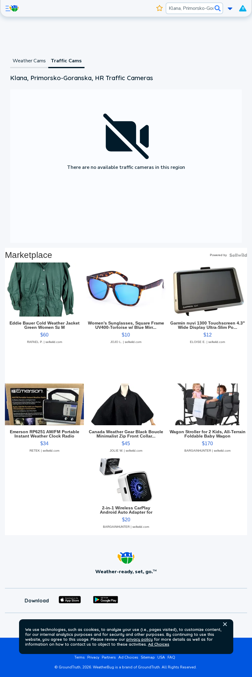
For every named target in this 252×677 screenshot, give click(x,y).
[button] (225, 624)
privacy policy (139, 639)
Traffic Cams (66, 60)
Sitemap (148, 657)
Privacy (93, 657)
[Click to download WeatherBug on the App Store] (70, 600)
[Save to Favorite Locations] (159, 8)
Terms (79, 657)
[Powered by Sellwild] (238, 255)
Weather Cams (29, 60)
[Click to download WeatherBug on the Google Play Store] (105, 600)
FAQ (171, 657)
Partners (109, 657)
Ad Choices (158, 644)
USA (161, 657)
